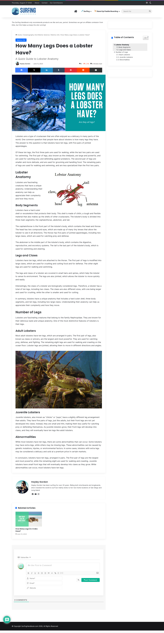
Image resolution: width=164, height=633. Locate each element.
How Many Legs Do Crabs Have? (26, 530)
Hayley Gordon (25, 64)
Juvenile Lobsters (126, 57)
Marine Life (55, 35)
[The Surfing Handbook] (24, 11)
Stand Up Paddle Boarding (107, 11)
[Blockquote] (48, 573)
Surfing (86, 11)
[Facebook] (21, 70)
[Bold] (28, 573)
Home (19, 35)
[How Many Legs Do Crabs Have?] (28, 519)
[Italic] (31, 573)
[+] (62, 573)
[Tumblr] (59, 70)
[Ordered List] (42, 573)
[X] (34, 70)
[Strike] (38, 573)
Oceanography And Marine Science (36, 35)
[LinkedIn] (46, 70)
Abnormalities (124, 60)
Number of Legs (122, 52)
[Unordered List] (45, 573)
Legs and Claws (125, 50)
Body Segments (124, 47)
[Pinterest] (71, 70)
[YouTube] (35, 494)
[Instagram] (38, 494)
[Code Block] (52, 573)
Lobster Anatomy (122, 45)
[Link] (55, 573)
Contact (45, 3)
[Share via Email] (96, 70)
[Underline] (35, 573)
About (37, 3)
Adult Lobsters (124, 55)
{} (58, 573)
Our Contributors (56, 3)
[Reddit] (83, 70)
